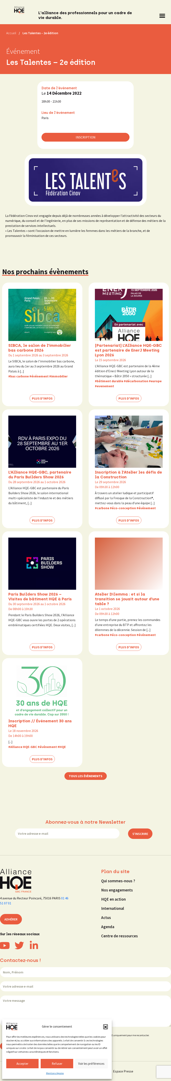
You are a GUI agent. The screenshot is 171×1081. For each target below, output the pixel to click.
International (112, 908)
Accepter (22, 1064)
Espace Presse (123, 1071)
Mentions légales (55, 1073)
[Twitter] (19, 945)
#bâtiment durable (109, 381)
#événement (39, 376)
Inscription (86, 137)
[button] (105, 1026)
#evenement (104, 386)
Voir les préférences (91, 1064)
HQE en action (113, 899)
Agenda (107, 926)
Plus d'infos (42, 398)
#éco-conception (123, 508)
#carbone (102, 508)
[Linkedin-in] (34, 945)
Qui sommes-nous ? (118, 880)
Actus (106, 917)
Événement (23, 51)
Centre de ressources (119, 935)
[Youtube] (4, 945)
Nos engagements (117, 889)
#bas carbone (18, 376)
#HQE (62, 747)
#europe (155, 381)
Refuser (57, 1064)
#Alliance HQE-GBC (22, 747)
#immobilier (58, 376)
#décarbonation (136, 381)
